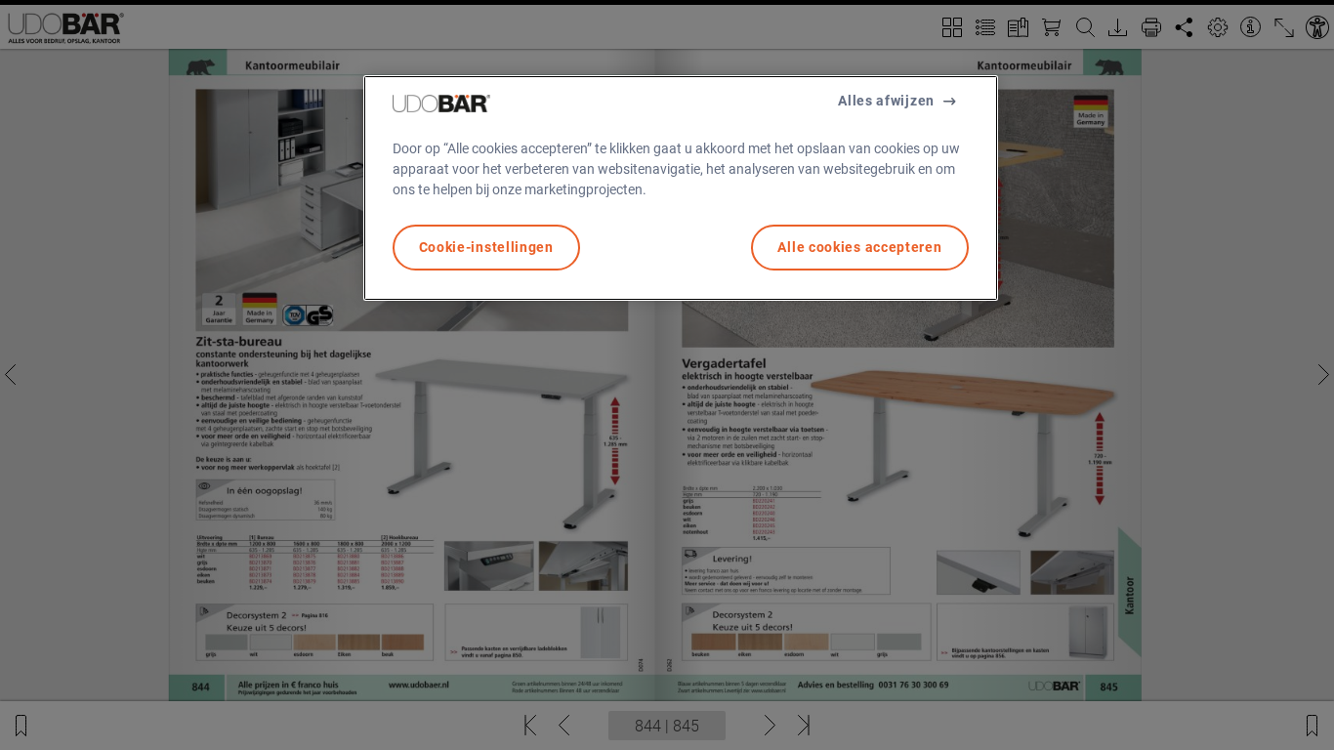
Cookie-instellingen (486, 247)
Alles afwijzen (886, 100)
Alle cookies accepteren (859, 247)
